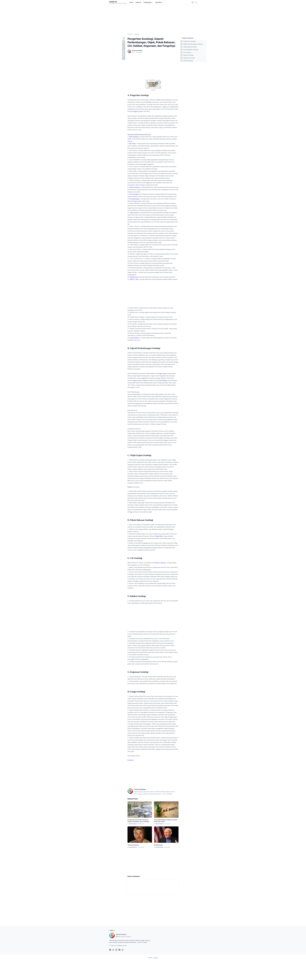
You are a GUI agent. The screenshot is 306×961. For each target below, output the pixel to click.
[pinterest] (123, 55)
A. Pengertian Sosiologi (188, 41)
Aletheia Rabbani (121, 934)
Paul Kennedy (136, 487)
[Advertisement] (153, 19)
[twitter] (123, 45)
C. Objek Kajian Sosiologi (189, 47)
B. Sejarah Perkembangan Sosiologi (192, 44)
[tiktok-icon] (123, 950)
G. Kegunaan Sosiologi (188, 58)
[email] (123, 58)
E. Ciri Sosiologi (186, 52)
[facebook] (123, 42)
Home (131, 2)
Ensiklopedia (147, 2)
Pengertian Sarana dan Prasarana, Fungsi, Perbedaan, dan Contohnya (138, 820)
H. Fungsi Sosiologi (187, 60)
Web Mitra (158, 2)
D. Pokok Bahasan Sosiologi (190, 49)
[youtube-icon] (119, 950)
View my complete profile (118, 945)
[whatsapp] (123, 48)
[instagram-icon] (116, 950)
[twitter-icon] (113, 950)
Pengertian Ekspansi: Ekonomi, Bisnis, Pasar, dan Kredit (166, 820)
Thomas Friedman (133, 845)
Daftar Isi (138, 2)
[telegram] (123, 51)
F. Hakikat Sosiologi (187, 55)
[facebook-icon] (110, 950)
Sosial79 (113, 2)
